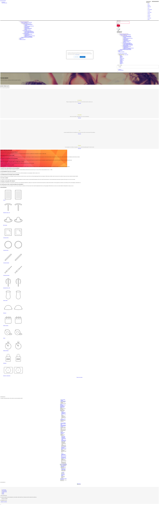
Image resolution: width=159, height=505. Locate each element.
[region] (79, 55)
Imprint (3, 492)
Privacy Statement (4, 490)
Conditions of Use (4, 491)
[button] (3, 501)
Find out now (3, 392)
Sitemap (3, 493)
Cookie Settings (4, 489)
